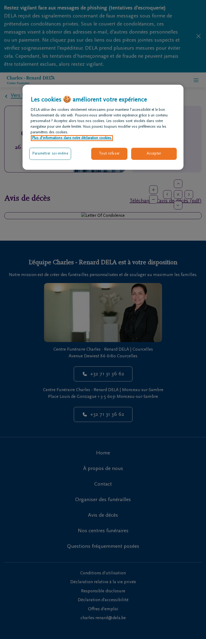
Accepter (154, 154)
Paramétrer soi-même (50, 154)
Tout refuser (109, 154)
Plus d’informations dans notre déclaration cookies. (72, 138)
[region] (103, 127)
